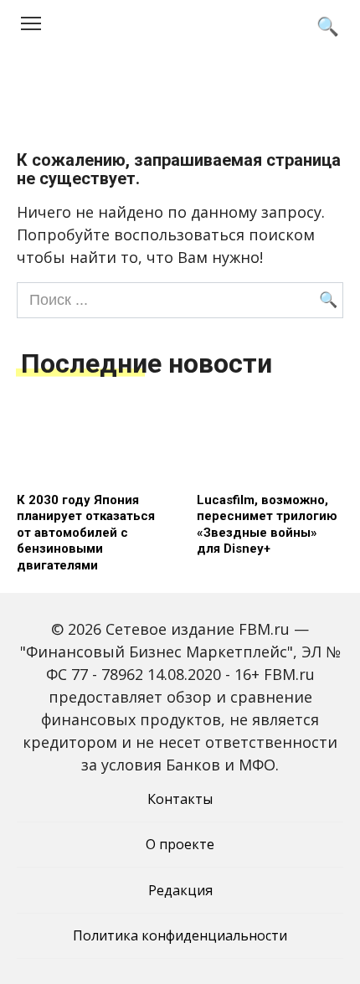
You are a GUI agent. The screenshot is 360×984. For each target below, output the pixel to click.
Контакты (180, 799)
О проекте (180, 844)
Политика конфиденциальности (180, 935)
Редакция (180, 890)
